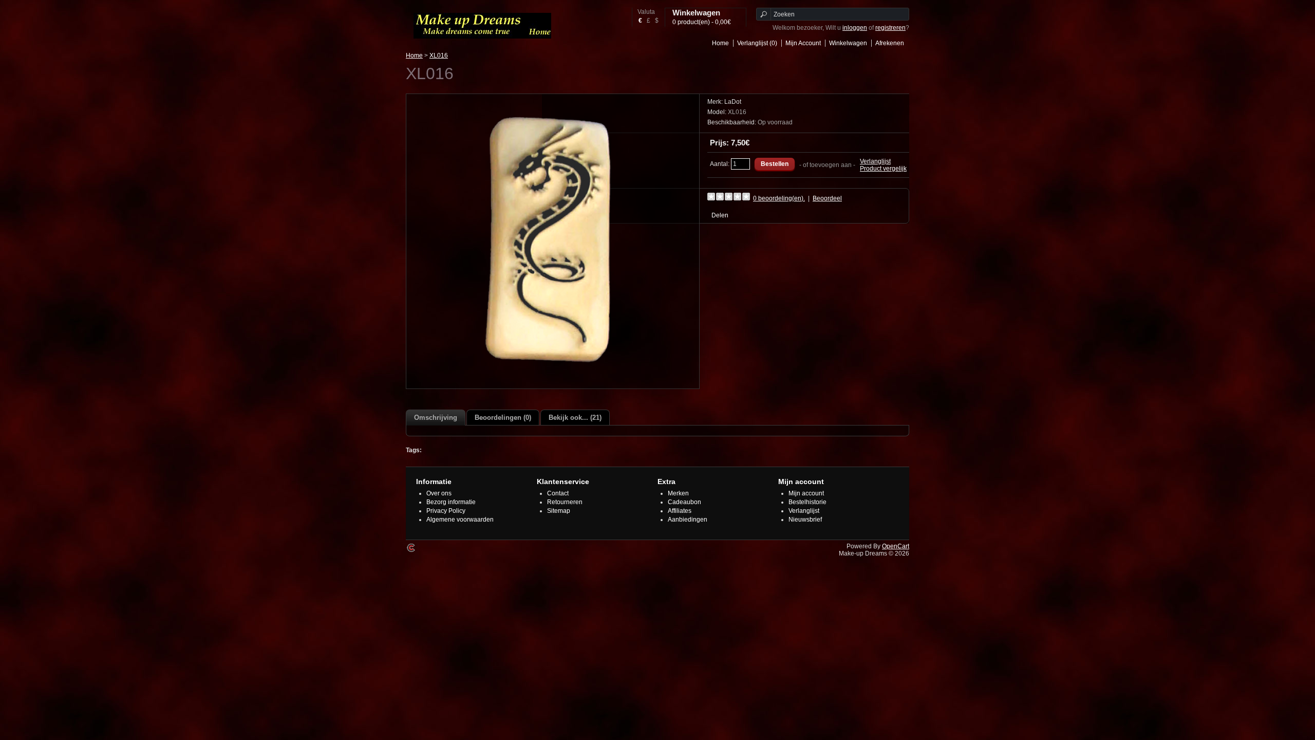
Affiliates (679, 510)
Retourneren (565, 502)
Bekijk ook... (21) (575, 417)
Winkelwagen (848, 43)
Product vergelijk (883, 168)
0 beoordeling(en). (779, 198)
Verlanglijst (875, 161)
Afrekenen (889, 43)
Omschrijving (435, 417)
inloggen (854, 27)
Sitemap (558, 510)
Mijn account (806, 493)
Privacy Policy (445, 510)
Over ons (439, 493)
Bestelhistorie (807, 502)
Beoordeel (827, 198)
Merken (678, 493)
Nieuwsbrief (805, 519)
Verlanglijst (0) (757, 43)
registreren (890, 27)
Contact (558, 493)
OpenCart (895, 546)
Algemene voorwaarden (460, 519)
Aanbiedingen (687, 519)
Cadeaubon (684, 502)
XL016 (438, 55)
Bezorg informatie (451, 502)
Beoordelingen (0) (503, 417)
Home (720, 43)
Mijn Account (803, 43)
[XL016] (552, 379)
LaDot (732, 101)
